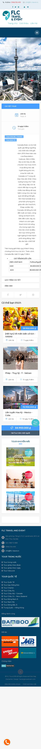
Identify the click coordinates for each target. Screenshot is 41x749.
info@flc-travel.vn (31, 2)
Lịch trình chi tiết (13, 280)
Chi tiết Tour (10, 106)
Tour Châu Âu (9, 591)
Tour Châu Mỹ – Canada (13, 593)
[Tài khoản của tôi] (24, 7)
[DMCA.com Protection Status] (8, 666)
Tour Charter (9, 588)
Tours (16, 40)
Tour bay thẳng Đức (11, 585)
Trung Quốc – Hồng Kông (14, 608)
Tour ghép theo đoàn (12, 565)
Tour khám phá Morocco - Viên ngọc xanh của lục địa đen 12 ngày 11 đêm (21, 483)
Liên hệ (33, 23)
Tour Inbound (9, 571)
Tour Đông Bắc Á (10, 605)
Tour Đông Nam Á (11, 599)
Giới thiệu (23, 23)
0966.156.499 (16, 2)
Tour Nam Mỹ (9, 602)
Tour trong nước (10, 562)
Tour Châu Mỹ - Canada (14, 136)
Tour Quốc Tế (10, 140)
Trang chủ (12, 23)
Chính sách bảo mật (29, 684)
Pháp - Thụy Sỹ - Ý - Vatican (18, 373)
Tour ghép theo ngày (12, 568)
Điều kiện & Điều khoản (12, 684)
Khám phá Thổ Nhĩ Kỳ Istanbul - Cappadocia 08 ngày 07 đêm (21, 505)
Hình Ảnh (9, 286)
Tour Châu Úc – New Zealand (15, 596)
